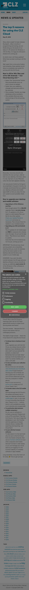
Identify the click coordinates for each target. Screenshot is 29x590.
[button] (14, 289)
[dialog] (14, 295)
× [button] (25, 274)
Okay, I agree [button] (15, 307)
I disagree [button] (15, 311)
